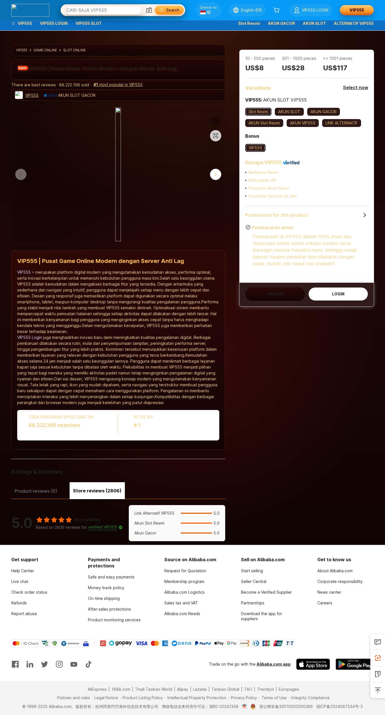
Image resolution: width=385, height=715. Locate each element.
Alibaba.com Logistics (184, 592)
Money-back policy (106, 587)
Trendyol (265, 689)
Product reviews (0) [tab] (36, 491)
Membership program (184, 581)
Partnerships (252, 602)
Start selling (252, 570)
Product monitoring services (114, 619)
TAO (248, 689)
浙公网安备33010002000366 (286, 706)
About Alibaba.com (335, 570)
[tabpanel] (118, 523)
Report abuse (24, 613)
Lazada (200, 689)
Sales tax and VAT (181, 602)
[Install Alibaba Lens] (378, 658)
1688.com (121, 689)
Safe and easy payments (111, 576)
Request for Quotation (185, 570)
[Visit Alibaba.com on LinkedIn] (30, 664)
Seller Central (253, 581)
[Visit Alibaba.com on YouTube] (74, 664)
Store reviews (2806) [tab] (97, 491)
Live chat (19, 581)
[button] (149, 10)
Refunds (19, 602)
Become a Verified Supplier (266, 592)
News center (329, 592)
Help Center (22, 570)
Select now (355, 87)
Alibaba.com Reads (182, 613)
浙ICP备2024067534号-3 (339, 706)
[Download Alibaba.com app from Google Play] (355, 664)
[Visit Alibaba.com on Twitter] (44, 664)
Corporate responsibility (340, 581)
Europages (289, 689)
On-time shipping (104, 598)
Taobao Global (225, 689)
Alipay (182, 689)
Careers (324, 602)
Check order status (29, 592)
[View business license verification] (244, 706)
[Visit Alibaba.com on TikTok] (88, 664)
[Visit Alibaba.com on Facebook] (15, 664)
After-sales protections (109, 609)
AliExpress (97, 689)
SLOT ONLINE (74, 50)
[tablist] (118, 490)
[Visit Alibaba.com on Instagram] (59, 664)
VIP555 (21, 50)
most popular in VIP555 (118, 84)
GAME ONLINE (45, 50)
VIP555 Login (29, 337)
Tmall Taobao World (153, 689)
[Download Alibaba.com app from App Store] (313, 664)
